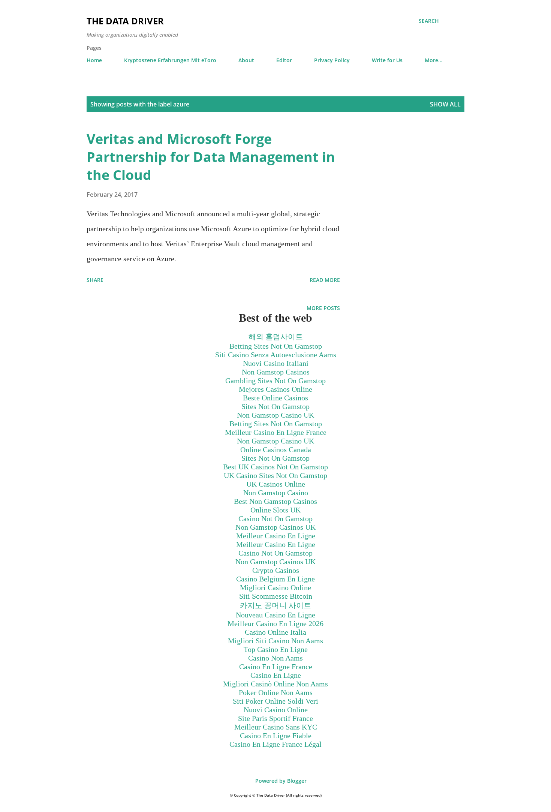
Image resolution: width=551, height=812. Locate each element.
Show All (445, 104)
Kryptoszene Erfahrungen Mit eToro (170, 60)
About (246, 60)
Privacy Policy (332, 60)
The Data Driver (125, 21)
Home (94, 60)
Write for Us (387, 60)
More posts (323, 308)
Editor (284, 60)
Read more (325, 279)
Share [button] (95, 279)
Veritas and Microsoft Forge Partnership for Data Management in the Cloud (211, 157)
